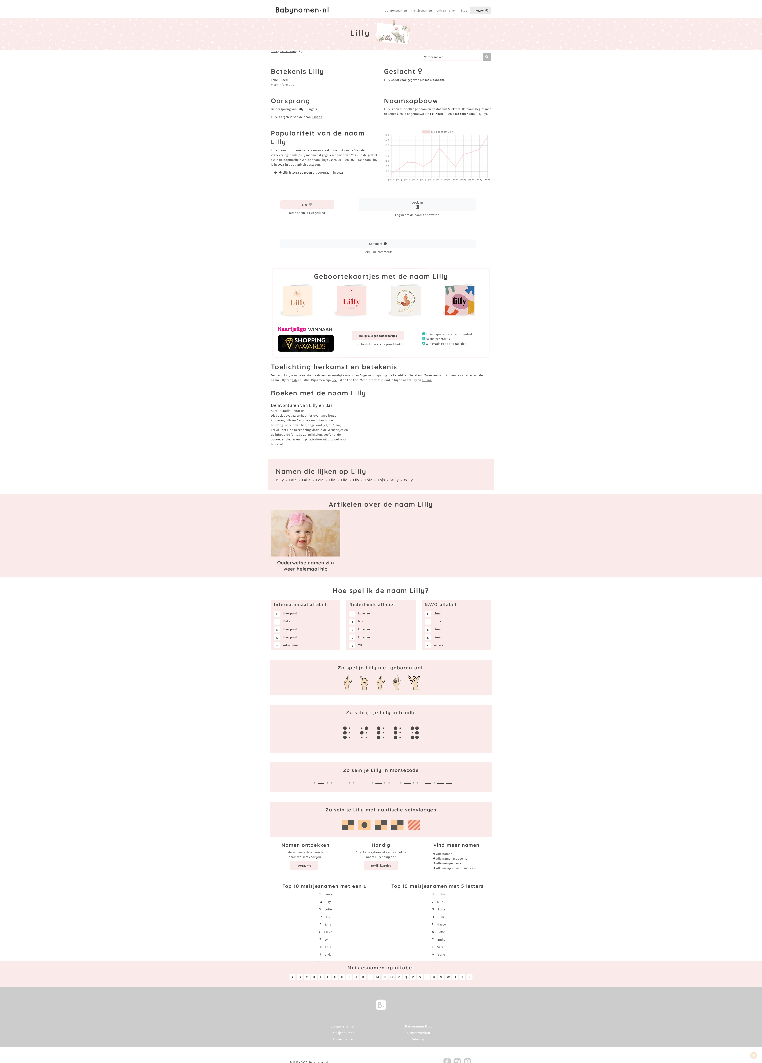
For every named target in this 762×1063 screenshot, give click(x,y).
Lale (293, 479)
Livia (328, 954)
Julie (441, 917)
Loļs (381, 479)
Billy (280, 479)
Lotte (328, 909)
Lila (332, 479)
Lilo (344, 479)
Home (274, 51)
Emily (441, 939)
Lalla (306, 479)
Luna (328, 894)
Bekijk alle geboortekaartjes (378, 336)
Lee (334, 380)
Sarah (441, 947)
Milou (441, 902)
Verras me (304, 865)
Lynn (328, 939)
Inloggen (479, 10)
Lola (368, 479)
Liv (328, 917)
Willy (408, 479)
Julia (441, 894)
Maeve (441, 924)
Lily (294, 380)
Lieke (328, 932)
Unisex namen (446, 10)
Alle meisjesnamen (449, 863)
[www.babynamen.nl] (302, 10)
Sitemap (418, 1039)
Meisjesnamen (421, 10)
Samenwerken (418, 1032)
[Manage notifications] (753, 1055)
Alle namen (444, 854)
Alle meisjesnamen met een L (457, 868)
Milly (394, 479)
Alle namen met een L (451, 858)
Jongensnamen (396, 10)
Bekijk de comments (378, 252)
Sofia (441, 909)
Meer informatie (282, 85)
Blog (464, 10)
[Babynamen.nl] (381, 1004)
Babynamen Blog (419, 1026)
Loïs (328, 947)
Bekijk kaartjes (381, 865)
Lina (328, 924)
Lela (319, 479)
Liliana (317, 117)
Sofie (441, 954)
